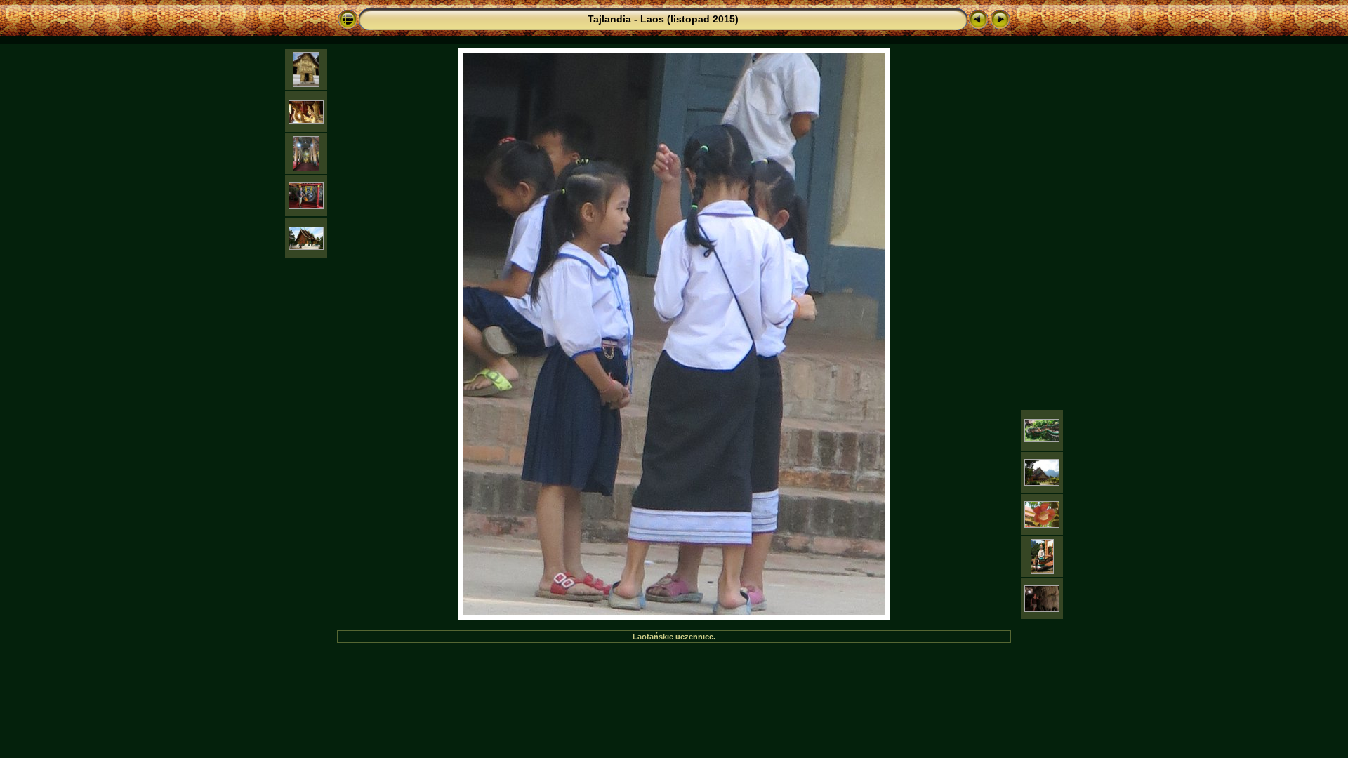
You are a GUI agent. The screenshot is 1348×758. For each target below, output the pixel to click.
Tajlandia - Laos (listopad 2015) (663, 19)
